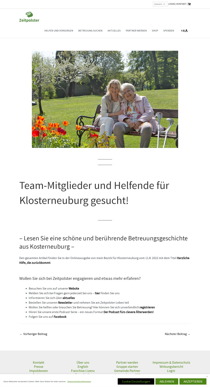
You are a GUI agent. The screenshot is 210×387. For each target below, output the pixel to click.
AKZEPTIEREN (193, 381)
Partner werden (127, 362)
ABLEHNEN (167, 381)
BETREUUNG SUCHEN (90, 30)
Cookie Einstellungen (136, 381)
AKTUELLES (114, 30)
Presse (38, 366)
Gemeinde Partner (127, 370)
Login (171, 370)
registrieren (147, 307)
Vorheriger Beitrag (33, 334)
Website (74, 288)
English (83, 366)
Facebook (60, 317)
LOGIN (171, 3)
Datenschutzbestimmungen (79, 381)
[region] (105, 380)
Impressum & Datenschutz (171, 362)
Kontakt (38, 362)
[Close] (207, 376)
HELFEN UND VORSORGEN (58, 30)
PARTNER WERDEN (136, 30)
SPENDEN (168, 30)
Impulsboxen (38, 370)
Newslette (65, 302)
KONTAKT (181, 3)
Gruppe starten (127, 366)
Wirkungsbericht (171, 366)
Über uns (83, 362)
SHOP (155, 30)
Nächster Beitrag (177, 334)
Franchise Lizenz (83, 370)
